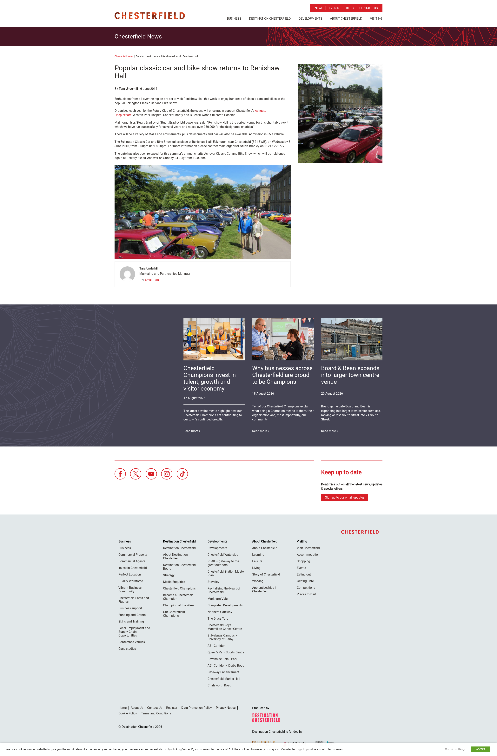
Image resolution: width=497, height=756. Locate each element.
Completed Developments (225, 605)
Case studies (127, 648)
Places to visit (306, 594)
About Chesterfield (346, 18)
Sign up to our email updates (344, 497)
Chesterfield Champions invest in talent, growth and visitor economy (209, 378)
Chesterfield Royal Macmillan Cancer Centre (225, 627)
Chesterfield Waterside (223, 554)
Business (234, 18)
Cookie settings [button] (455, 749)
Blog (350, 8)
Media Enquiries (174, 582)
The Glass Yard (218, 618)
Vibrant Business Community (130, 589)
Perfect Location (129, 574)
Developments (310, 18)
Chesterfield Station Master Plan (226, 573)
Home (122, 708)
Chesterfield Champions (179, 588)
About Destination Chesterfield (175, 556)
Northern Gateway (220, 612)
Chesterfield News (124, 56)
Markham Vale (218, 599)
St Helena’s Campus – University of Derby (223, 637)
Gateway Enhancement (223, 672)
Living (256, 568)
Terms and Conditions (156, 713)
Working (257, 581)
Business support (130, 608)
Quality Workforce (130, 581)
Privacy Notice (225, 708)
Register (171, 708)
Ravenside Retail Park (222, 659)
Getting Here (305, 581)
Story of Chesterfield (266, 574)
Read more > (329, 431)
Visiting (376, 18)
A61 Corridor (216, 646)
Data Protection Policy (196, 708)
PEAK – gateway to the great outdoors (223, 563)
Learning (258, 554)
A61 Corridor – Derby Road (226, 665)
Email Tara (151, 280)
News (319, 8)
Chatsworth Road (219, 685)
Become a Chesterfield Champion (178, 597)
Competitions (306, 587)
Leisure (257, 561)
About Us (137, 708)
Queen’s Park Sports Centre (226, 652)
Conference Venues (131, 642)
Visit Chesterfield (308, 548)
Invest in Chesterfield (132, 568)
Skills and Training (131, 621)
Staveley (213, 582)
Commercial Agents (131, 561)
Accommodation (308, 554)
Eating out (304, 574)
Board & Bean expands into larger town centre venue (350, 375)
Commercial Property (132, 554)
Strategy (169, 575)
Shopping (303, 561)
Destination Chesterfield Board (179, 566)
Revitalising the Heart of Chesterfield (224, 590)
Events (334, 8)
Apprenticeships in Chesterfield (264, 589)
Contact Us (368, 8)
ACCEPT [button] (480, 749)
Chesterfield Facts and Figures (133, 599)
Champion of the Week (178, 605)
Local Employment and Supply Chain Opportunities (134, 631)
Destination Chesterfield (150, 15)
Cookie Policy (127, 713)
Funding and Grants (132, 615)
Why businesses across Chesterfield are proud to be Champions (282, 375)
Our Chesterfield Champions (174, 613)
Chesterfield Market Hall (224, 679)
